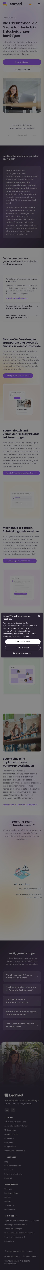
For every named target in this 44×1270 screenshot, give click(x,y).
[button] (22, 653)
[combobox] (39, 616)
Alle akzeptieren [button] (22, 642)
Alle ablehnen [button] (22, 648)
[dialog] (22, 635)
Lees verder (24, 636)
